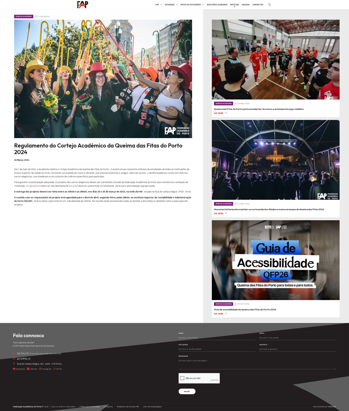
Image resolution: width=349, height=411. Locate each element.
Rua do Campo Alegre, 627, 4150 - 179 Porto (39, 363)
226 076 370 (39, 353)
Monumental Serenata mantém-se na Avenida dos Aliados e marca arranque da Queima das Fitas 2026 (269, 209)
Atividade (170, 4)
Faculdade (183, 345)
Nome (182, 333)
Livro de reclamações (152, 406)
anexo (75, 185)
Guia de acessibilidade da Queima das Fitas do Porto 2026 (245, 309)
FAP (157, 4)
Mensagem (184, 356)
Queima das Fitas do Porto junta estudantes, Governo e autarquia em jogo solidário (259, 109)
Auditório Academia (217, 4)
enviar (187, 391)
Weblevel (332, 406)
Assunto (264, 345)
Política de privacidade (90, 406)
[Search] (269, 4)
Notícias (234, 4)
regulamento (35, 185)
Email (263, 333)
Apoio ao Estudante (190, 4)
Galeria (245, 4)
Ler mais (218, 113)
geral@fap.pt (23, 358)
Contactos (257, 4)
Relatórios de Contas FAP (128, 406)
